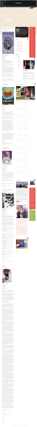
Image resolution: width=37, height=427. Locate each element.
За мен (18, 67)
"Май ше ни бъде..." (20, 43)
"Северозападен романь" (20, 41)
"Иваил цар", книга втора (20, 45)
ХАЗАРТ (3, 266)
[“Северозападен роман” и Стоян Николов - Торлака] (32, 184)
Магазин (18, 66)
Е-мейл (13, 30)
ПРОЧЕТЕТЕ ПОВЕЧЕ (23, 37)
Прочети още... (17, 201)
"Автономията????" (20, 42)
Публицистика (19, 60)
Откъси (19, 58)
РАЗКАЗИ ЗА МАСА (5, 147)
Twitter (30, 8)
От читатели (19, 65)
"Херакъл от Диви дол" (20, 46)
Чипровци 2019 (17, 85)
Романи (5, 29)
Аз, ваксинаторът (5, 84)
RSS (32, 8)
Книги (19, 57)
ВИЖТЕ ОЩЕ (32, 56)
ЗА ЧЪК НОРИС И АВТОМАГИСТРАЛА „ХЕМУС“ (20, 181)
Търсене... (32, 6)
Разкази (18, 59)
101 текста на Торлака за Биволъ (7, 189)
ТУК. (9, 185)
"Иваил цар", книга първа (20, 44)
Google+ (31, 8)
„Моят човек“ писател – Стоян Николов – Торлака (21, 204)
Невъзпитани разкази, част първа (7, 28)
